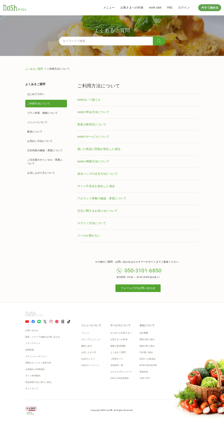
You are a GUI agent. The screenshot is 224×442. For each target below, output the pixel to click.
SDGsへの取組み (148, 359)
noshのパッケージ (90, 365)
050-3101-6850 (142, 270)
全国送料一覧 (116, 365)
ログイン (184, 7)
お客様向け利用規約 (35, 369)
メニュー (109, 7)
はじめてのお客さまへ (121, 333)
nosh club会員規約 (119, 378)
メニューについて (37, 122)
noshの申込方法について (93, 112)
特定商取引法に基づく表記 (38, 382)
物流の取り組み (147, 346)
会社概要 (144, 333)
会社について (147, 325)
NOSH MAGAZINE (148, 365)
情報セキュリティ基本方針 (38, 363)
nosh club (155, 7)
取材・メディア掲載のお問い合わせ (42, 337)
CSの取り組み (146, 352)
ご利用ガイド (116, 359)
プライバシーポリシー (36, 356)
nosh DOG (145, 378)
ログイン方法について (91, 223)
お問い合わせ (31, 330)
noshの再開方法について (93, 161)
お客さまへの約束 (131, 7)
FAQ (169, 7)
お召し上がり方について (41, 172)
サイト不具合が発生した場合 (96, 186)
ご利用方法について (38, 103)
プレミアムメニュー (91, 339)
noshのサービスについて (93, 136)
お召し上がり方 (88, 352)
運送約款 (144, 372)
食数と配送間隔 (118, 346)
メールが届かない (88, 235)
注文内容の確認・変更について (45, 150)
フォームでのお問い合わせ (138, 288)
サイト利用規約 (33, 375)
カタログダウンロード (121, 372)
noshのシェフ (88, 359)
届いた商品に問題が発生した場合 (99, 149)
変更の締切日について (91, 124)
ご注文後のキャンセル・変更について (45, 161)
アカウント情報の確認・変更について (101, 198)
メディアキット (33, 343)
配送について (34, 131)
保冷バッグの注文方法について (97, 173)
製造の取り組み (147, 339)
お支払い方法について (40, 141)
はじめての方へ (36, 94)
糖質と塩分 (86, 346)
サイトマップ (31, 388)
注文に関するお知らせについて (97, 210)
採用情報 (29, 350)
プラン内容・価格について (42, 112)
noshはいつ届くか (89, 99)
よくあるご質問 (34, 68)
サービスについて (120, 325)
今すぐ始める (210, 7)
